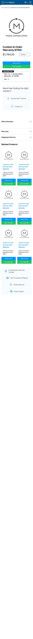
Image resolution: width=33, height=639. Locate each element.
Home (3, 7)
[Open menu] (30, 2)
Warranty (7, 7)
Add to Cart (16, 63)
